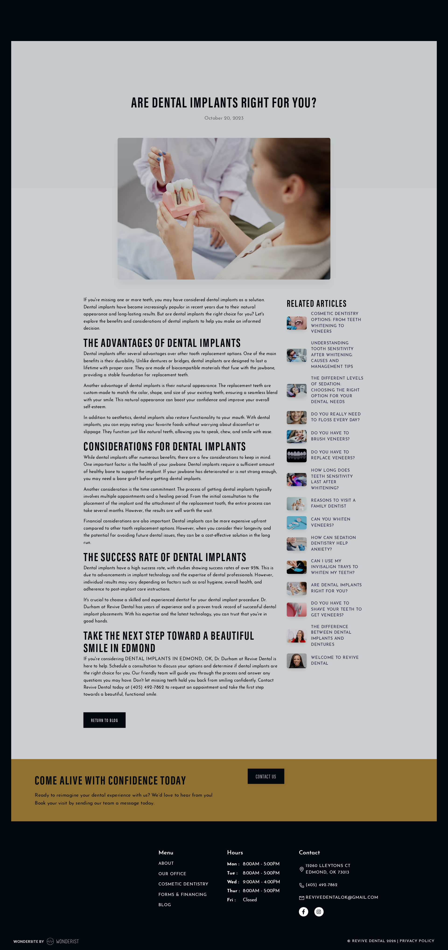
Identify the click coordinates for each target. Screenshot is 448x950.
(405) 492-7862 (147, 687)
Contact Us (266, 776)
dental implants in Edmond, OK (168, 659)
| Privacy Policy (415, 941)
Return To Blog (104, 720)
